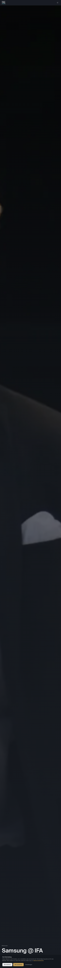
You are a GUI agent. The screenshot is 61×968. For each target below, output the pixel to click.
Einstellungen (28, 964)
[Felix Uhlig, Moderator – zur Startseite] (3, 2)
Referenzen (5, 945)
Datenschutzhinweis (38, 960)
